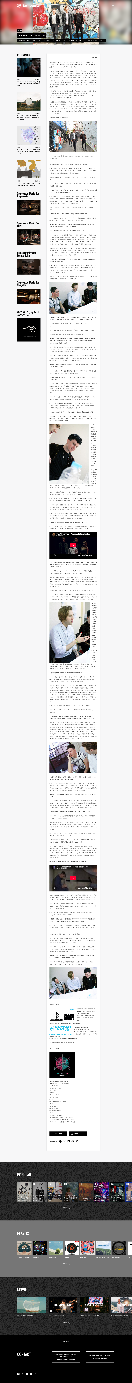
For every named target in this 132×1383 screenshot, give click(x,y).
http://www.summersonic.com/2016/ (67, 1038)
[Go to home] (29, 5)
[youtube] (72, 1142)
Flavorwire (84, 861)
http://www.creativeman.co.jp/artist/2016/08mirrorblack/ (65, 1023)
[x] (64, 1142)
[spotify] (60, 1142)
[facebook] (68, 1142)
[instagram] (76, 1142)
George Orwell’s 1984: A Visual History (67, 861)
